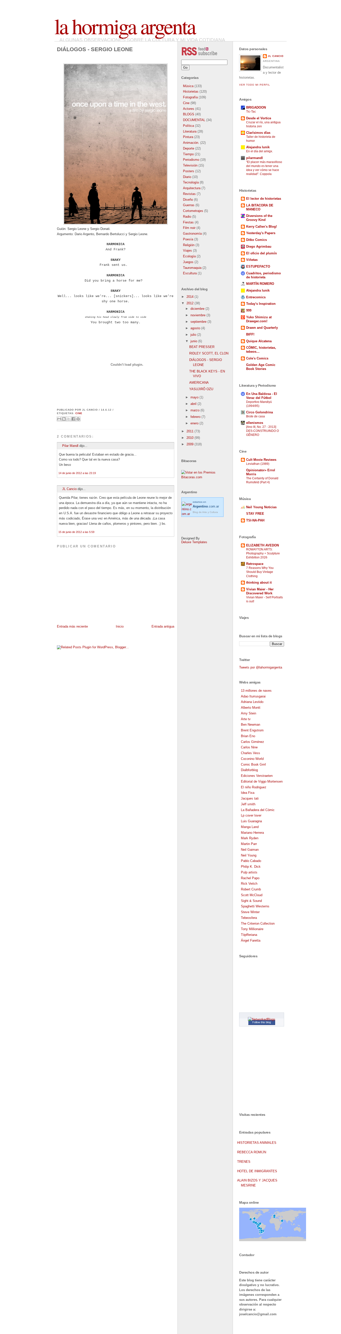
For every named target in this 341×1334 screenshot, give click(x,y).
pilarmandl (254, 158)
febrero (195, 417)
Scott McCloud (251, 895)
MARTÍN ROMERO (260, 284)
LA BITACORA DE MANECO (259, 207)
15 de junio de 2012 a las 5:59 (76, 531)
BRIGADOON (256, 107)
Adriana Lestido (252, 702)
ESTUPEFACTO (258, 266)
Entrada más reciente (72, 626)
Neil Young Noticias (261, 507)
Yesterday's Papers (260, 233)
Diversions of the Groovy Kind (259, 218)
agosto (195, 328)
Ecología (189, 256)
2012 (190, 303)
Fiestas (188, 222)
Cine (78, 413)
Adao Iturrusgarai (253, 696)
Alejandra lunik (258, 147)
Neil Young (248, 855)
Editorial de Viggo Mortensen (262, 781)
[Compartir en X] (68, 418)
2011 (190, 431)
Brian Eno (248, 736)
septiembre (198, 322)
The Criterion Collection (258, 923)
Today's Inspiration (261, 304)
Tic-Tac (251, 111)
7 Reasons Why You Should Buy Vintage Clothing (260, 572)
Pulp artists (249, 872)
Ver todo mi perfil (254, 84)
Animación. (191, 143)
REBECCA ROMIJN (251, 1152)
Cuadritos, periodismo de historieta (263, 275)
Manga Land (250, 827)
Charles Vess (250, 753)
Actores (188, 109)
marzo (195, 410)
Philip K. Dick (251, 866)
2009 (190, 444)
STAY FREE (255, 513)
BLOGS (188, 114)
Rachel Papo (250, 878)
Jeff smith (248, 804)
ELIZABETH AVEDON (262, 545)
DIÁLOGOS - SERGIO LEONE (95, 49)
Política (188, 126)
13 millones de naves (256, 690)
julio (193, 334)
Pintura (188, 137)
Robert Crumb (251, 889)
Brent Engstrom (252, 730)
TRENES (243, 1162)
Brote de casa (255, 416)
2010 (190, 438)
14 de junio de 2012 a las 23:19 (77, 473)
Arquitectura (191, 188)
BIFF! (250, 334)
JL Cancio (69, 489)
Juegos (188, 262)
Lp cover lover (251, 815)
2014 (190, 297)
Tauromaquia (192, 268)
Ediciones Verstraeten (257, 776)
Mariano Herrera (252, 832)
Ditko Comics (256, 240)
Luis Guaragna (251, 821)
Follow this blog (261, 1022)
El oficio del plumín (261, 253)
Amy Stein (248, 713)
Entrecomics (256, 297)
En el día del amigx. (259, 151)
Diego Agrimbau (258, 246)
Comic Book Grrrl (253, 764)
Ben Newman (250, 724)
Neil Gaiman (250, 849)
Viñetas (252, 260)
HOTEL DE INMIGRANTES (257, 1171)
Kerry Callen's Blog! (261, 226)
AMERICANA (199, 382)
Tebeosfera (249, 918)
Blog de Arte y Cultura (205, 512)
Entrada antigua (163, 626)
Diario (187, 177)
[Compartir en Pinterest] (78, 418)
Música (188, 86)
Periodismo (191, 160)
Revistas (189, 194)
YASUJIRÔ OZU (201, 389)
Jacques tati (250, 798)
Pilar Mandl (70, 446)
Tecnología (191, 182)
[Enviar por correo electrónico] (59, 418)
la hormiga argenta (124, 25)
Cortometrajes (193, 211)
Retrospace (254, 564)
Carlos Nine (249, 747)
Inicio (120, 626)
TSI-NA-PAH (255, 520)
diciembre (197, 309)
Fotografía (190, 97)
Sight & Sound (251, 901)
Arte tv (246, 719)
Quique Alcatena (259, 341)
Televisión (190, 165)
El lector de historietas (263, 198)
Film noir (189, 228)
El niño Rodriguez (253, 787)
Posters (188, 171)
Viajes (187, 250)
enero (194, 423)
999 (248, 310)
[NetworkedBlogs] (261, 1019)
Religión (188, 245)
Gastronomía (192, 233)
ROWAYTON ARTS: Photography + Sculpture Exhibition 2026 (263, 553)
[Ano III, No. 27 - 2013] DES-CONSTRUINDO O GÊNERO (262, 431)
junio (194, 341)
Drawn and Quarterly (262, 328)
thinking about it (259, 582)
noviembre (198, 315)
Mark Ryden (249, 838)
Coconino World (252, 759)
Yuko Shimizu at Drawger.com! (259, 319)
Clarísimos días (258, 133)
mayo (194, 397)
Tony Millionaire (252, 929)
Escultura (190, 273)
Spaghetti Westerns (255, 906)
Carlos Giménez (252, 742)
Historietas (190, 91)
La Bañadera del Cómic (258, 810)
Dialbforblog (249, 770)
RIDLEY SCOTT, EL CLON (208, 353)
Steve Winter (250, 912)
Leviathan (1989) (257, 464)
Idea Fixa (247, 793)
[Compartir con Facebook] (73, 418)
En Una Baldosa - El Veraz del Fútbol (261, 396)
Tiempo (188, 154)
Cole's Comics (257, 358)
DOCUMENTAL (194, 120)
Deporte (188, 148)
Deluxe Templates (194, 542)
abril (193, 404)
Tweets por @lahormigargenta (260, 667)
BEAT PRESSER (201, 347)
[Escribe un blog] (63, 418)
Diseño (188, 199)
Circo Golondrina (259, 412)
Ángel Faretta (250, 940)
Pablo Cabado (251, 861)
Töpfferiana (249, 935)
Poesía (188, 239)
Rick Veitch (249, 883)
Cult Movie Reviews (261, 460)
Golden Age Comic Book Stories (260, 367)
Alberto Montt (250, 707)
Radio (187, 216)
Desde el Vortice (258, 118)
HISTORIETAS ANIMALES (256, 1143)
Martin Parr (249, 844)
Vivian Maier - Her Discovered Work (260, 591)
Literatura (189, 131)
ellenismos (254, 423)
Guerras (188, 205)
